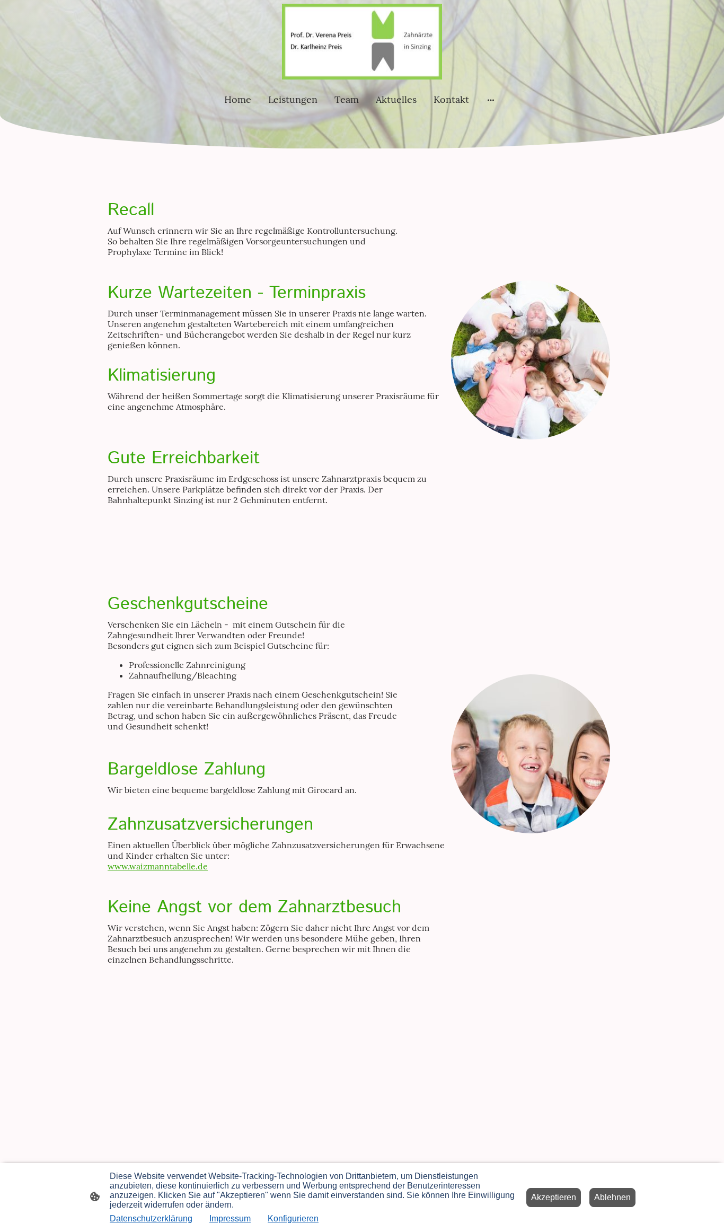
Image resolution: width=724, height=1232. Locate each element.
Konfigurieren (293, 1218)
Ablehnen (612, 1197)
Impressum (230, 1218)
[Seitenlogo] (362, 42)
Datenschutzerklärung (151, 1218)
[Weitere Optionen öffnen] (491, 99)
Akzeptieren (553, 1197)
